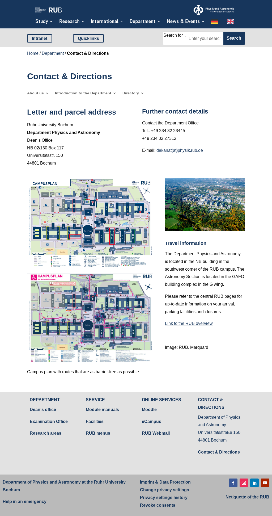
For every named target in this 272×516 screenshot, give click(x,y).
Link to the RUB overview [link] (189, 323)
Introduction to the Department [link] (83, 93)
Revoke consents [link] (157, 505)
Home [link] (33, 53)
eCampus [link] (151, 421)
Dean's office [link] (43, 409)
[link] (48, 13)
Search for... (174, 35)
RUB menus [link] (98, 433)
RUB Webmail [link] (156, 433)
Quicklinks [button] (88, 38)
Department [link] (143, 21)
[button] (233, 483)
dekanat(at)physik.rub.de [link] (179, 150)
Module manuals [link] (102, 409)
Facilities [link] (95, 421)
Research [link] (69, 21)
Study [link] (42, 21)
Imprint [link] (147, 482)
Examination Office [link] (49, 421)
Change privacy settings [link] (164, 490)
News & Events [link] (183, 21)
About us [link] (35, 93)
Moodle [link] (149, 409)
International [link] (104, 21)
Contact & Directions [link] (219, 452)
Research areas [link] (45, 433)
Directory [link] (130, 93)
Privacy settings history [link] (164, 497)
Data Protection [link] (174, 482)
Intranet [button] (39, 38)
